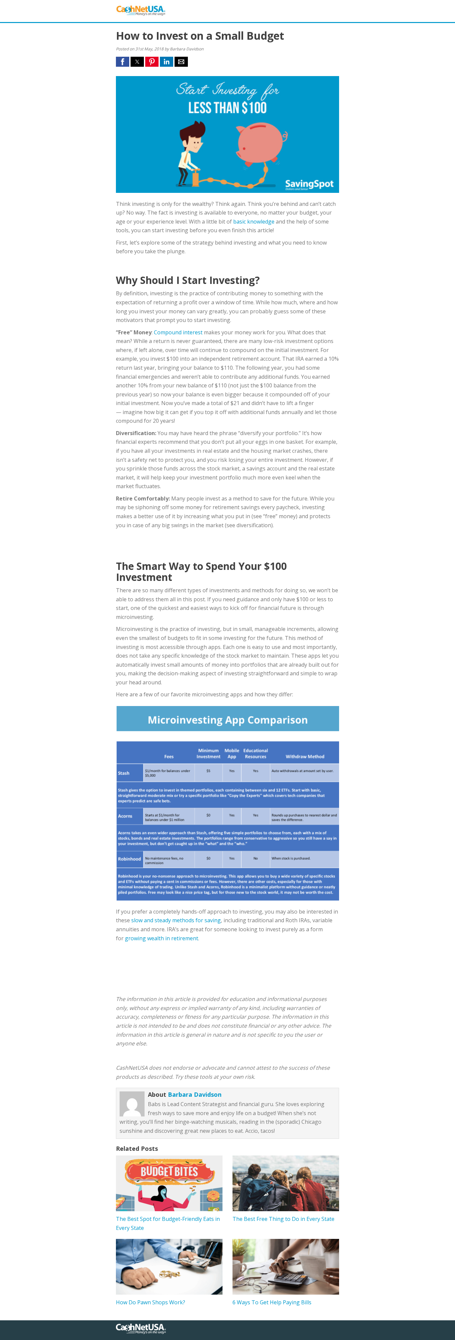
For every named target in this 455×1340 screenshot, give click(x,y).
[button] (122, 62)
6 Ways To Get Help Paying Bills (271, 1302)
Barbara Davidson (195, 1094)
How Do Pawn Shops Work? (150, 1302)
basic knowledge (253, 221)
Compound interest (178, 332)
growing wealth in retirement (161, 938)
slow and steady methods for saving (176, 920)
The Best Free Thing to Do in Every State (283, 1219)
